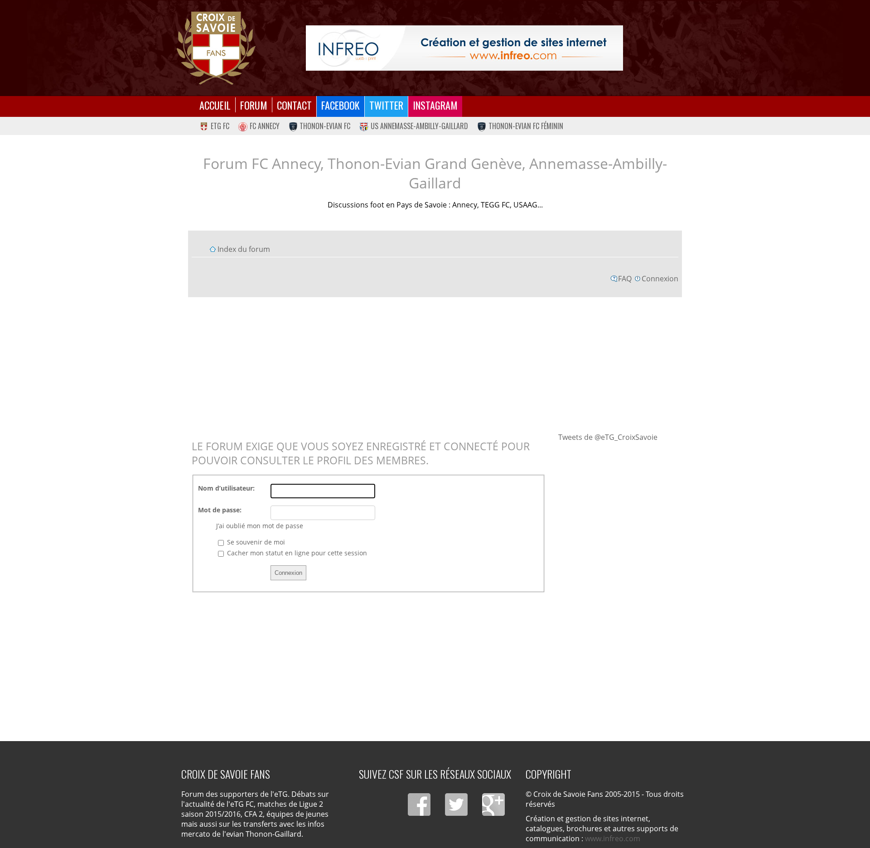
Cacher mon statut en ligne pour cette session (296, 553)
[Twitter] (456, 804)
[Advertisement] (435, 364)
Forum (253, 104)
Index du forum (244, 249)
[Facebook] (419, 804)
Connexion (660, 279)
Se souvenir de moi (255, 542)
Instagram (435, 104)
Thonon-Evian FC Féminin (525, 125)
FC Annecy (265, 125)
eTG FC (220, 125)
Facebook (340, 104)
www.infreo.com (612, 838)
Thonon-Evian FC (325, 125)
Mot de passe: (220, 510)
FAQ (625, 279)
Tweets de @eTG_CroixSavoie (607, 437)
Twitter (386, 104)
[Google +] (493, 804)
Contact (294, 104)
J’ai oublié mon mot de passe (259, 525)
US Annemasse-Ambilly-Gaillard (419, 125)
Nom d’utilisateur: (226, 488)
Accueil (215, 104)
